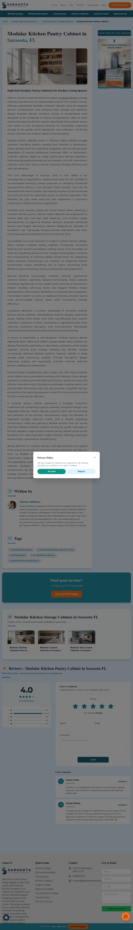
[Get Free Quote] (126, 916)
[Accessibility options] (6, 917)
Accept (52, 471)
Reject (81, 471)
